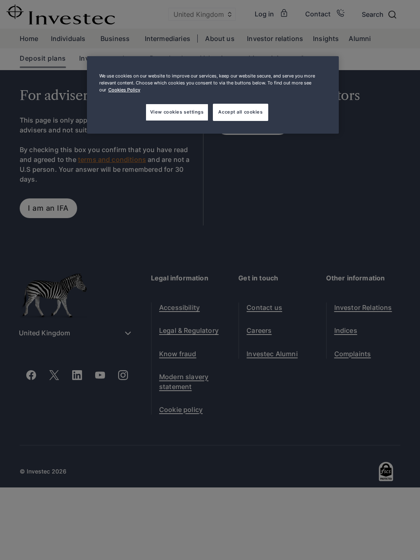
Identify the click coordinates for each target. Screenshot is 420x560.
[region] (213, 95)
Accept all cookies (240, 112)
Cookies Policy (124, 90)
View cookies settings (177, 112)
